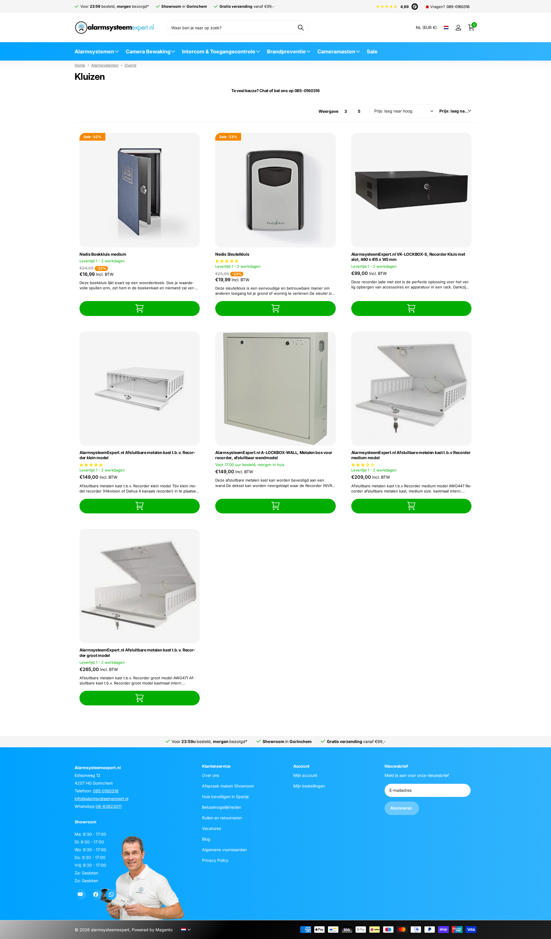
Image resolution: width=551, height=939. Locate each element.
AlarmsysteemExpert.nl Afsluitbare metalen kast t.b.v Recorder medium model (411, 455)
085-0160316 (458, 7)
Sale (372, 51)
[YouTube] (80, 894)
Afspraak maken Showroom (228, 785)
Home (80, 65)
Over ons (210, 775)
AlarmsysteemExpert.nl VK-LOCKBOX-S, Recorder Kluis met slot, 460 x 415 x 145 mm (408, 257)
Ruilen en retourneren (222, 817)
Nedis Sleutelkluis (232, 254)
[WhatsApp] (111, 894)
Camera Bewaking (148, 51)
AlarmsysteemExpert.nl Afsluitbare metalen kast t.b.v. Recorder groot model (137, 652)
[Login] (458, 27)
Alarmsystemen (94, 51)
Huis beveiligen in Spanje (225, 796)
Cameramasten (336, 51)
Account (301, 766)
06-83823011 (109, 806)
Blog (206, 839)
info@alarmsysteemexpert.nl (101, 798)
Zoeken (301, 27)
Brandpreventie (286, 51)
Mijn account (305, 775)
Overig (130, 65)
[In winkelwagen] (139, 308)
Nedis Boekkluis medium (102, 254)
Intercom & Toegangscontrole (218, 51)
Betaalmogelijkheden (221, 807)
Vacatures (211, 828)
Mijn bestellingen (309, 785)
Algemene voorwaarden (224, 849)
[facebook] (95, 894)
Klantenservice (216, 766)
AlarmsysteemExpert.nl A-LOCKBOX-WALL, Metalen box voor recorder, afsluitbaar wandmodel (273, 455)
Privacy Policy (215, 860)
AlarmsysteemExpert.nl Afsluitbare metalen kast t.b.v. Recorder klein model (137, 455)
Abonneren (401, 808)
